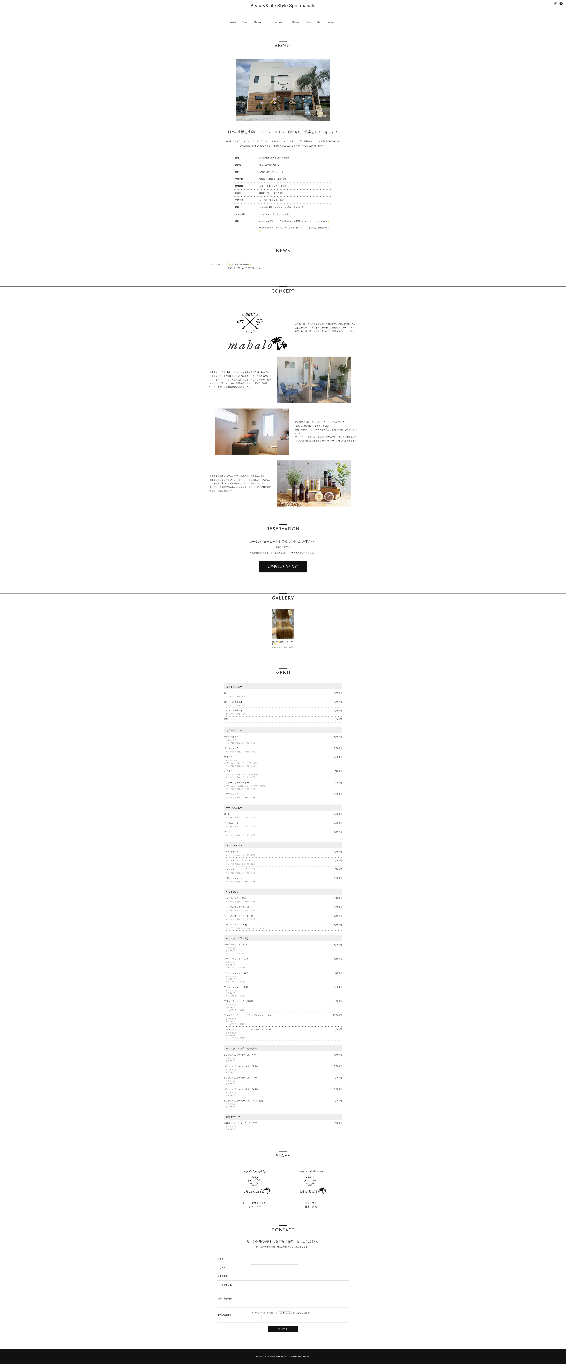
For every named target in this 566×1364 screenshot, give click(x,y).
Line (561, 4)
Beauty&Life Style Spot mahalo (283, 5)
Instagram (556, 4)
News (244, 22)
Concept (258, 22)
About (233, 22)
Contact (331, 22)
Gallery (295, 22)
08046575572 (272, 164)
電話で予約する (283, 547)
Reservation (277, 22)
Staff (319, 22)
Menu (308, 22)
